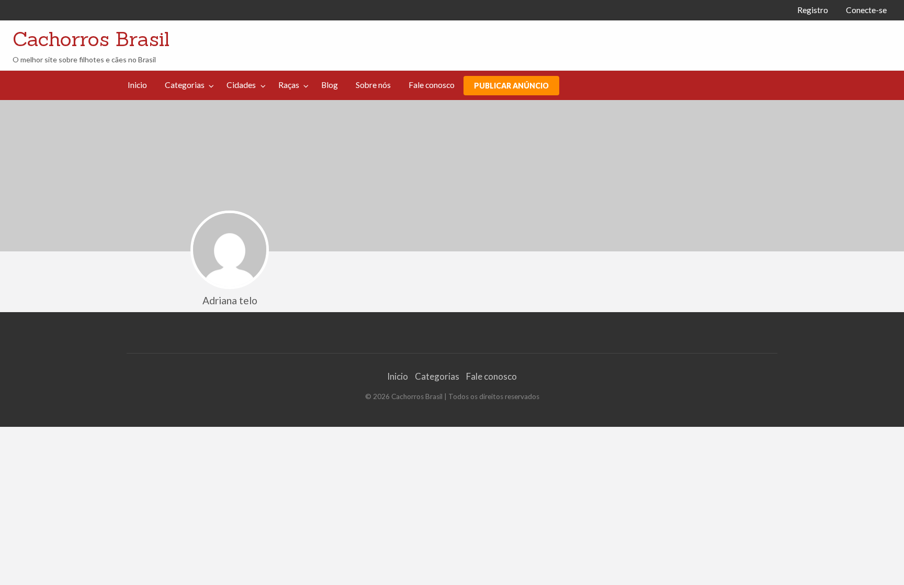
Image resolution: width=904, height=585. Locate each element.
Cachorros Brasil (91, 38)
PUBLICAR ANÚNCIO (511, 85)
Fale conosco (432, 85)
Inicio (137, 85)
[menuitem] (812, 10)
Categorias (185, 85)
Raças (288, 85)
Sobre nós (373, 85)
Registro (812, 10)
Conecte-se (866, 10)
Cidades (241, 85)
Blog (329, 85)
